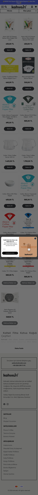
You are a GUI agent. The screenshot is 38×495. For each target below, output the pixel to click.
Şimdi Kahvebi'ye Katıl (10, 253)
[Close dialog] (35, 238)
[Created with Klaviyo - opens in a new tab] (19, 257)
